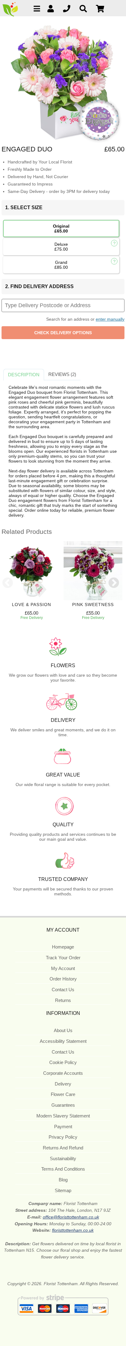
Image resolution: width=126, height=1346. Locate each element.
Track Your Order (63, 957)
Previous (8, 583)
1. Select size (24, 207)
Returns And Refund (63, 1147)
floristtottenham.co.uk (73, 1230)
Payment (63, 1126)
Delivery (63, 1083)
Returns (63, 1000)
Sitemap (63, 1190)
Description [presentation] (23, 374)
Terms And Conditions (63, 1169)
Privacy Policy (63, 1137)
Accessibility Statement (63, 1041)
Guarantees (63, 1105)
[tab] (23, 375)
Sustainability (63, 1158)
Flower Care (63, 1094)
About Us (63, 1030)
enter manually (110, 319)
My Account (63, 968)
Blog (63, 1179)
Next (114, 583)
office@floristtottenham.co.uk (71, 1217)
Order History (63, 978)
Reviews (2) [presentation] (62, 374)
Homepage (63, 946)
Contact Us (63, 989)
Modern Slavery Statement (63, 1115)
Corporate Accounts (63, 1073)
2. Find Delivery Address (39, 286)
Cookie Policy (63, 1062)
